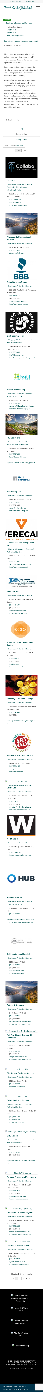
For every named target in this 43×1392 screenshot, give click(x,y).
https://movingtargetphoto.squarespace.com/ (21, 41)
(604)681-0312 (14, 295)
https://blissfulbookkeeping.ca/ (20, 409)
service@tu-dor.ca (15, 1119)
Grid (18, 150)
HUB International (14, 897)
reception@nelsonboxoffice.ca (20, 807)
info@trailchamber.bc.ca (18, 1057)
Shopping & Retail (14, 340)
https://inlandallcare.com (18, 613)
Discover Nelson (16, 1363)
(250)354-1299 (14, 801)
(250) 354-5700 (15, 852)
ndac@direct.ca (15, 769)
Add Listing (29, 2)
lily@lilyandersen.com (17, 1262)
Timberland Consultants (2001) (20, 1213)
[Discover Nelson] (17, 7)
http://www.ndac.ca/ (16, 772)
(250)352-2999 (14, 965)
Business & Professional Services (19, 23)
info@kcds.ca (14, 664)
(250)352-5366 (14, 914)
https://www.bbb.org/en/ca (18, 304)
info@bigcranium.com (17, 355)
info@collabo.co (15, 202)
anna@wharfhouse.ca (17, 1087)
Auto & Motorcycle (14, 1104)
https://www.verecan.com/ (18, 567)
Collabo (11, 180)
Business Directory (25, 1361)
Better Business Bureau (17, 282)
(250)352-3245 (14, 1117)
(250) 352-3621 (15, 561)
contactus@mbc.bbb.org (18, 301)
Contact (33, 1364)
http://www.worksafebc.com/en (20, 855)
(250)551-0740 (14, 403)
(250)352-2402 (14, 766)
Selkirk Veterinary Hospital (18, 954)
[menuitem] (15, 1)
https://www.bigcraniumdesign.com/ (22, 358)
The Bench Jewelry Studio (18, 1245)
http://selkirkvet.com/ (16, 973)
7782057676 (11, 30)
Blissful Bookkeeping (16, 390)
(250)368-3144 (14, 1051)
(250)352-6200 (14, 658)
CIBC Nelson (12, 1136)
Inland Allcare (12, 591)
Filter (6, 146)
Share (18, 120)
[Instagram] (5, 111)
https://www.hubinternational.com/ (21, 922)
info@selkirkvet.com (16, 970)
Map (21, 129)
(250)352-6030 (14, 352)
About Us (22, 1364)
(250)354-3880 (14, 1226)
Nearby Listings (21, 139)
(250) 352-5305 (15, 605)
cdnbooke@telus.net (16, 253)
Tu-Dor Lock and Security (18, 1100)
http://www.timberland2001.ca (20, 1234)
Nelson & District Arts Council (20, 755)
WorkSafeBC (12, 839)
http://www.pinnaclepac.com (19, 1199)
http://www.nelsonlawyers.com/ (20, 1024)
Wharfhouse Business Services (20, 1073)
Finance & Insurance (15, 549)
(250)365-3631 (14, 1190)
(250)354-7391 (14, 454)
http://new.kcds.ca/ (16, 667)
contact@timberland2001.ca (19, 1232)
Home (9, 1361)
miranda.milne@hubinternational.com (20, 919)
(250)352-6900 (14, 502)
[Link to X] (31, 1387)
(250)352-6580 (14, 1016)
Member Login (16, 2)
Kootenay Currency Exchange (20, 699)
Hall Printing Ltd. (14, 492)
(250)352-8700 (14, 1152)
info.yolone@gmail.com (16, 35)
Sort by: (16, 146)
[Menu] (36, 7)
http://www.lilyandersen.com (19, 1264)
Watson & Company (15, 1005)
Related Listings (22, 134)
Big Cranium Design (15, 336)
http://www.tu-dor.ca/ (16, 1122)
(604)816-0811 (14, 1259)
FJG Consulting (13, 438)
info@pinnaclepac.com (17, 1196)
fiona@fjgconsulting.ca (17, 457)
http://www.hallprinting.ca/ (18, 511)
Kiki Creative (22, 1386)
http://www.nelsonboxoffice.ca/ (20, 810)
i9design (9, 1386)
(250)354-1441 (14, 712)
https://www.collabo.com (18, 205)
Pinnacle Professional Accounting (21, 1177)
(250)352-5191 (14, 1084)
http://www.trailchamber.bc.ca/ (20, 1059)
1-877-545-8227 (15, 199)
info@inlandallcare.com (17, 610)
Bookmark (9, 120)
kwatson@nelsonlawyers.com (20, 1021)
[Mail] (6, 111)
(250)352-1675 (14, 250)
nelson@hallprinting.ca (17, 508)
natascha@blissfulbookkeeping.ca (21, 406)
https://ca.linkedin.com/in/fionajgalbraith (21, 463)
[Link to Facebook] (34, 1387)
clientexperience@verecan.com (20, 564)
